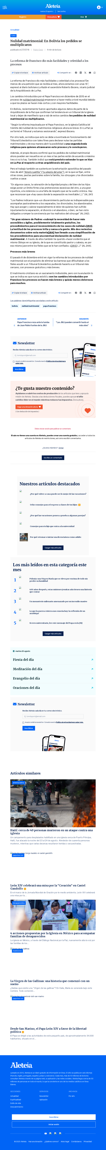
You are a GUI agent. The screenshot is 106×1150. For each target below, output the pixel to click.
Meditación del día (27, 669)
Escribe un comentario (53, 457)
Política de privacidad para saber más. (70, 722)
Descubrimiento (16, 1107)
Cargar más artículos (53, 547)
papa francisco (49, 306)
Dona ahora (52, 17)
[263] (89, 226)
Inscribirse (19, 369)
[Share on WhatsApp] (95, 73)
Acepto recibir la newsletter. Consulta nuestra (41, 362)
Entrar (61, 448)
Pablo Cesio (38, 49)
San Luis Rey (62, 11)
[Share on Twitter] (85, 73)
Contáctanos (76, 1141)
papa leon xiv (18, 855)
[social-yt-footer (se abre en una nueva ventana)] (45, 1133)
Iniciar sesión (54, 1124)
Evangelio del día (26, 678)
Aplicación (43, 1099)
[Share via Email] (90, 73)
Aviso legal (65, 1141)
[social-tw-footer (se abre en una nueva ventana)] (55, 1133)
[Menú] (20, 7)
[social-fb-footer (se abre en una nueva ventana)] (50, 1133)
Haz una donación (35, 1141)
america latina (18, 783)
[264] (51, 232)
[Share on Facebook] (76, 73)
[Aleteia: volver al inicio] (53, 6)
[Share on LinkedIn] (81, 73)
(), (44, 172)
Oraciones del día (26, 688)
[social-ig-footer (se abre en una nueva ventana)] (60, 1133)
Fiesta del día (23, 660)
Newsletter (43, 1096)
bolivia (15, 306)
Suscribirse (53, 1117)
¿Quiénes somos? (51, 1141)
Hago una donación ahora (27, 407)
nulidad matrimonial (33, 99)
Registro (22, 17)
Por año (72, 1096)
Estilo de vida (15, 1103)
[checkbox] (13, 361)
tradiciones (17, 951)
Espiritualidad (15, 1099)
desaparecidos (19, 903)
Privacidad (88, 1141)
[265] (74, 245)
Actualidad (14, 30)
